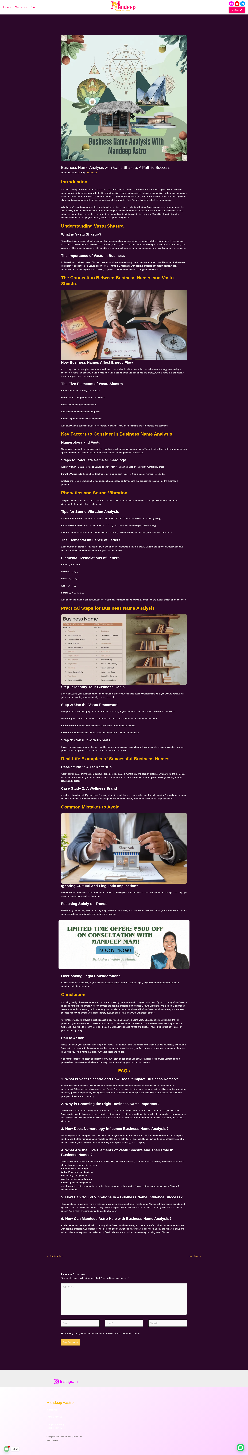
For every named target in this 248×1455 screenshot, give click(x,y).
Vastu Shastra (68, 241)
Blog (34, 7)
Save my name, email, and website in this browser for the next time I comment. (103, 1333)
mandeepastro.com (75, 1059)
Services (21, 7)
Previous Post (55, 1256)
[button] (240, 1447)
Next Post (195, 1256)
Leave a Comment (70, 172)
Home (7, 7)
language (182, 892)
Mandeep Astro (124, 1045)
